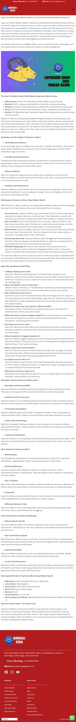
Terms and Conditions (35, 715)
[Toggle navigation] (62, 9)
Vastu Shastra (9, 688)
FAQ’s (29, 701)
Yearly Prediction (10, 701)
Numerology (8, 691)
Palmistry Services (11, 698)
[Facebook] (6, 672)
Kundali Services (10, 694)
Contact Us (31, 694)
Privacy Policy (32, 711)
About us (30, 698)
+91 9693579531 (34, 1)
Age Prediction (9, 711)
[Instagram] (12, 672)
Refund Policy (32, 708)
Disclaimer (31, 705)
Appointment (32, 688)
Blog (28, 691)
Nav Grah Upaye (10, 708)
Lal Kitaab (8, 705)
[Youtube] (18, 672)
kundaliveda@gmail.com (57, 1)
